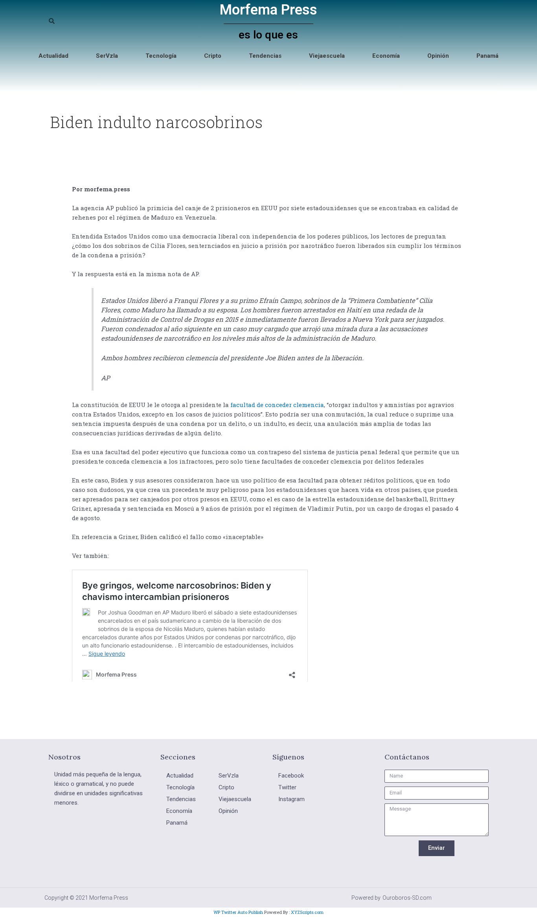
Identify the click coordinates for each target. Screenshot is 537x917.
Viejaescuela (327, 55)
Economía (386, 55)
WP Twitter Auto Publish (238, 912)
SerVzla (107, 55)
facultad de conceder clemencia (277, 405)
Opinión (438, 55)
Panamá (487, 55)
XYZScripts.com (307, 912)
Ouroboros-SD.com (407, 898)
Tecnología (161, 55)
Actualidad (53, 55)
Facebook (291, 775)
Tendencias (265, 55)
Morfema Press (268, 10)
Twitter (287, 787)
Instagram (291, 799)
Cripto (212, 55)
